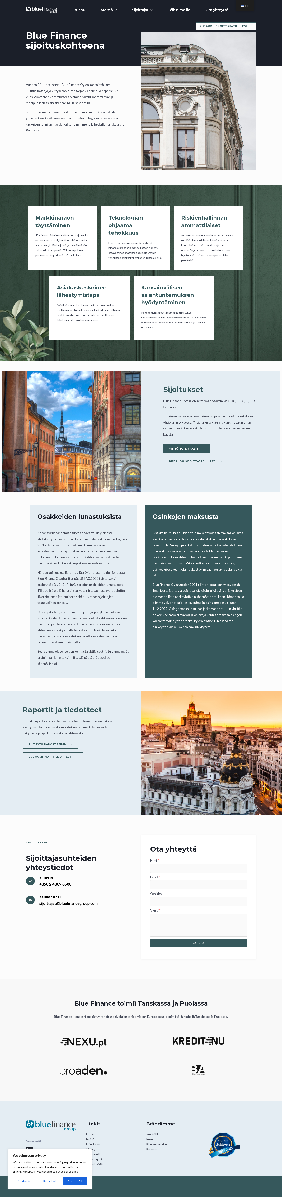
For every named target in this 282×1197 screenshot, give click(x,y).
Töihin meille (179, 10)
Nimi (154, 860)
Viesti (155, 910)
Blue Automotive (156, 1144)
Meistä (107, 10)
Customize (25, 1181)
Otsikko (157, 894)
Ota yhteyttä (217, 10)
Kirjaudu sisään (95, 1164)
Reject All (50, 1181)
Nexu (149, 1139)
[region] (50, 1169)
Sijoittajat (140, 10)
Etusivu (78, 10)
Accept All (75, 1181)
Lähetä (198, 942)
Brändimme (93, 1144)
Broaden (151, 1149)
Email (155, 877)
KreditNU (152, 1134)
